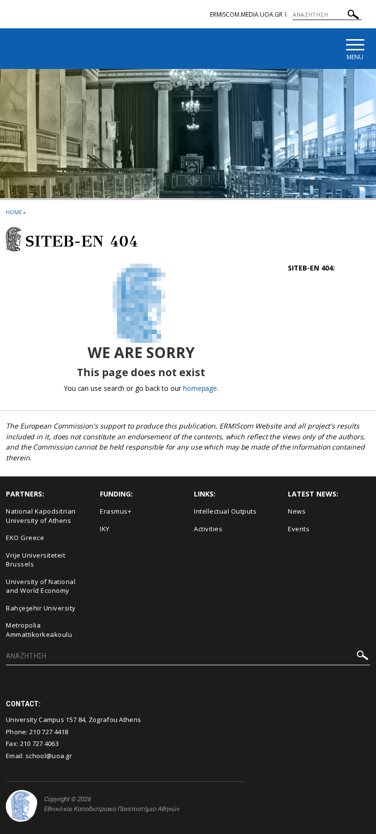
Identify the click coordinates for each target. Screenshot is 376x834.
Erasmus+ (115, 511)
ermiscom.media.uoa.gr (246, 14)
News (297, 511)
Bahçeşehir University (41, 608)
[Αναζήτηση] (353, 16)
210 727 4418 (49, 731)
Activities (208, 528)
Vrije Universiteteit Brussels (35, 560)
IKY (105, 528)
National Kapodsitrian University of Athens (41, 516)
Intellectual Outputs (225, 511)
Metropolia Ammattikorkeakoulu (39, 630)
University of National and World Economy (40, 586)
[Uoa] (21, 806)
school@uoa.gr (48, 755)
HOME (14, 212)
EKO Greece (25, 537)
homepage (200, 388)
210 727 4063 (39, 743)
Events (298, 528)
